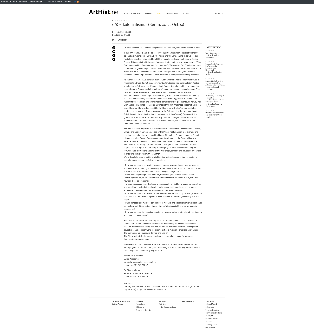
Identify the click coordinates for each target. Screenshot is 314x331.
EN (219, 14)
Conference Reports (143, 310)
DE (216, 14)
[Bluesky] (75, 2)
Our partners (210, 328)
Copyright (209, 316)
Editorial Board (211, 304)
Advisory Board (211, 325)
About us (186, 14)
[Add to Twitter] (116, 60)
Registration (172, 14)
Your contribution (132, 14)
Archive (159, 14)
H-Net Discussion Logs (167, 307)
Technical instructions (213, 313)
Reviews (148, 14)
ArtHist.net (67, 2)
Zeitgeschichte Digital (36, 2)
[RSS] (78, 2)
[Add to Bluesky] (116, 52)
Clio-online (4, 2)
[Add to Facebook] (116, 56)
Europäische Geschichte (54, 2)
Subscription (210, 307)
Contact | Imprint (211, 319)
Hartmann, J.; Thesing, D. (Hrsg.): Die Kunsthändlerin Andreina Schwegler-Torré (215, 99)
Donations (209, 322)
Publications (140, 304)
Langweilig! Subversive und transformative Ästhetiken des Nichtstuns (215, 83)
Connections (23, 2)
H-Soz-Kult (13, 2)
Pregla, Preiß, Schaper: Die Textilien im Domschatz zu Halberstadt (214, 67)
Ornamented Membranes (214, 112)
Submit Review (117, 304)
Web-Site (162, 304)
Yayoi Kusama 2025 (212, 53)
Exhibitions (140, 307)
